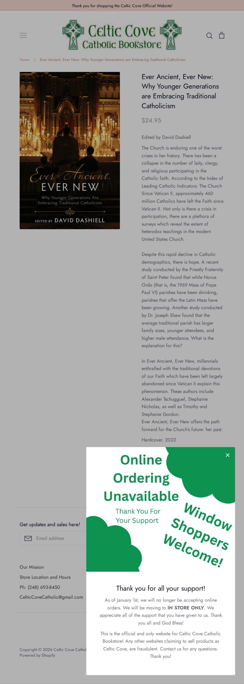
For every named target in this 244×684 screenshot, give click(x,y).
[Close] (227, 454)
